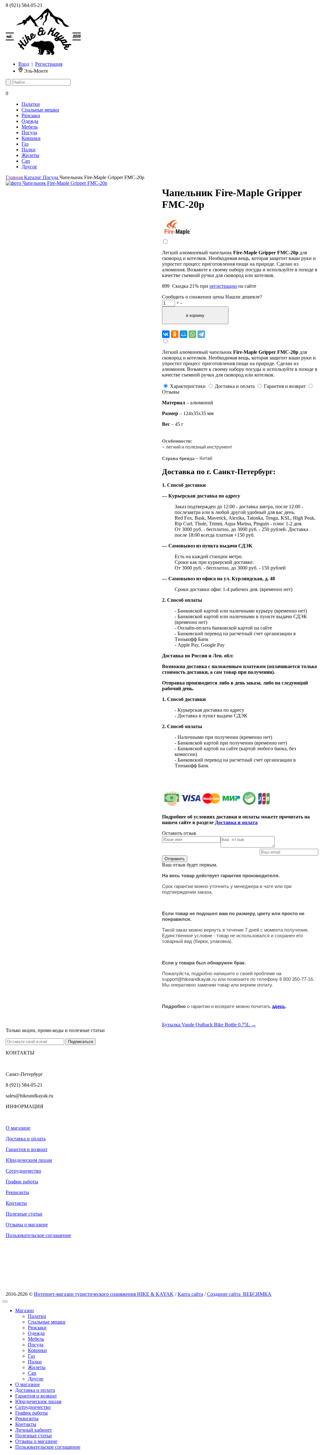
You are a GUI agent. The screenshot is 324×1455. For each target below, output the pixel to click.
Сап (26, 161)
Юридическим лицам (29, 1160)
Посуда (29, 132)
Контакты (16, 1203)
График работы (22, 1181)
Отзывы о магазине (27, 1224)
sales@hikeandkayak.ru (29, 1095)
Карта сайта (190, 1294)
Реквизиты (17, 1192)
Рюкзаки (31, 115)
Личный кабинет (33, 1430)
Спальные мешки (40, 109)
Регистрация (48, 64)
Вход (23, 64)
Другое (29, 166)
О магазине (18, 1128)
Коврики (31, 138)
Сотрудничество (23, 1171)
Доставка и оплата (26, 1138)
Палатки (31, 104)
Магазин (24, 1310)
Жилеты (30, 155)
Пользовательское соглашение (38, 1235)
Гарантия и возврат (26, 1149)
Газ (25, 144)
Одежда (30, 121)
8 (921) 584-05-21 (24, 5)
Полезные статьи (24, 1214)
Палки (28, 149)
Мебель (30, 127)
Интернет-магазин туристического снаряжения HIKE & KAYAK (104, 1294)
